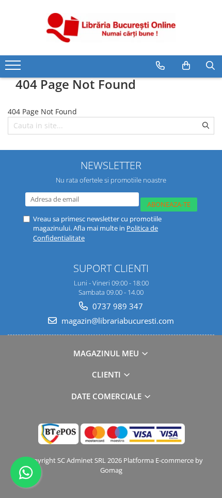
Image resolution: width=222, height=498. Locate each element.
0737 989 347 (116, 306)
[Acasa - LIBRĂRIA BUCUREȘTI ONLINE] (111, 27)
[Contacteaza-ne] (160, 65)
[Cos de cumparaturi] (186, 65)
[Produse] (14, 68)
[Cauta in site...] (210, 65)
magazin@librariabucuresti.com (116, 320)
